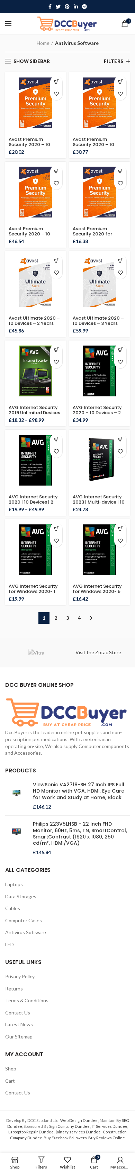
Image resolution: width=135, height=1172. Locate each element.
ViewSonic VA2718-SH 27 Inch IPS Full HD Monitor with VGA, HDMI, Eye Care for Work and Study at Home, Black (78, 791)
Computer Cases (23, 920)
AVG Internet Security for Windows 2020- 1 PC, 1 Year (33, 591)
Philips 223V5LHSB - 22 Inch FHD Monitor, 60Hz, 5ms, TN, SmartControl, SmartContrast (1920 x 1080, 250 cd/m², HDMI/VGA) (80, 833)
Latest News (19, 1024)
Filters (114, 61)
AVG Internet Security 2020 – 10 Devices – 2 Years (97, 412)
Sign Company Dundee (69, 1126)
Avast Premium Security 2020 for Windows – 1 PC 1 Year (97, 234)
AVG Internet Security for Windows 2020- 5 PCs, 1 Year (97, 591)
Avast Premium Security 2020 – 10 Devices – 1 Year (29, 144)
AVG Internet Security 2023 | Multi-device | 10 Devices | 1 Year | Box (99, 502)
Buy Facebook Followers (65, 1137)
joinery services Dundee (78, 1132)
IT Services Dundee (109, 1126)
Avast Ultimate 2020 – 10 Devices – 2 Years (34, 320)
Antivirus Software (25, 932)
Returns (14, 989)
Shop (10, 1068)
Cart (10, 1081)
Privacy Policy (20, 976)
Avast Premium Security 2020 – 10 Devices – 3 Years (29, 234)
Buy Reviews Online (106, 1137)
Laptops (14, 884)
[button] (56, 82)
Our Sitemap (19, 1036)
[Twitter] (58, 6)
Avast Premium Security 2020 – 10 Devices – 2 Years (93, 144)
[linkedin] (76, 6)
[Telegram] (84, 6)
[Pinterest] (67, 6)
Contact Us (17, 1013)
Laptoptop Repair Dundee (31, 1132)
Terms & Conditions (26, 1000)
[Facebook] (50, 6)
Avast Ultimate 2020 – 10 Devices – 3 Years (98, 320)
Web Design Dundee (79, 1120)
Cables (12, 908)
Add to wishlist (56, 94)
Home (43, 43)
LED (9, 944)
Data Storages (20, 896)
